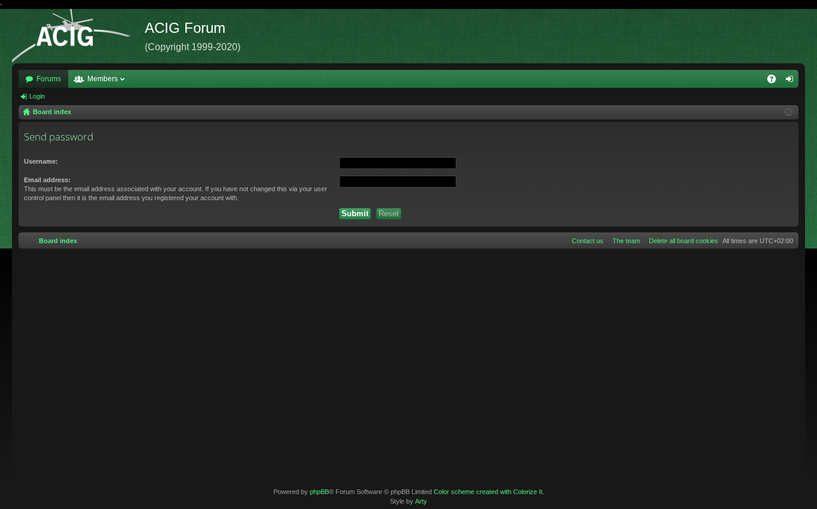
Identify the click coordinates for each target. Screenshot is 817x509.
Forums (48, 79)
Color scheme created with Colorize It (488, 491)
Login (37, 96)
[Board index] (78, 36)
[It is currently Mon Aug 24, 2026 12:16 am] (788, 112)
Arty (421, 501)
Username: (41, 161)
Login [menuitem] (791, 81)
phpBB (319, 491)
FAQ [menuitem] (775, 81)
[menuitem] (681, 240)
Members (102, 79)
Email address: (47, 179)
